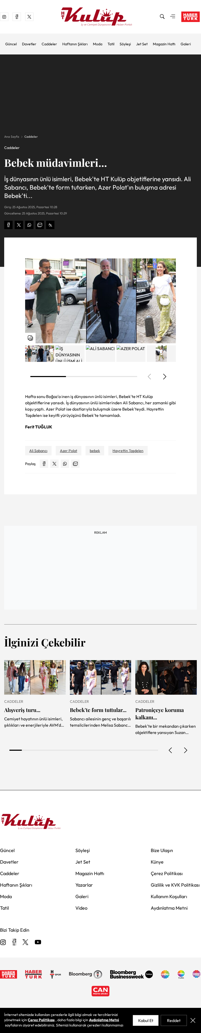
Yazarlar (84, 885)
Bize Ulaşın (162, 850)
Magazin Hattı (164, 44)
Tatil (111, 44)
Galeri (186, 44)
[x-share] (19, 225)
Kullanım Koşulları (169, 896)
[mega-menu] (173, 16)
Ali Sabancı (38, 450)
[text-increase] (50, 225)
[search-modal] (162, 16)
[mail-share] (40, 225)
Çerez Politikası (167, 873)
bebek (95, 450)
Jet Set (142, 44)
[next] (164, 376)
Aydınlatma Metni (169, 908)
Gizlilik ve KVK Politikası (175, 885)
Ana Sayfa (11, 137)
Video (81, 908)
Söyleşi (125, 44)
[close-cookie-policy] (193, 1020)
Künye (157, 862)
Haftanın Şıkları (75, 44)
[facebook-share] (8, 225)
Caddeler (49, 44)
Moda (97, 44)
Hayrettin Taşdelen (128, 450)
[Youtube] (38, 942)
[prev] (170, 750)
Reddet (174, 1020)
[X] (25, 942)
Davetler (29, 44)
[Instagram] (3, 942)
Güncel (11, 44)
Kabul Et (145, 1020)
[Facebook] (14, 942)
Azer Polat (68, 450)
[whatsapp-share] (29, 225)
